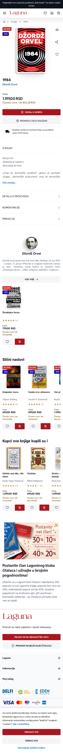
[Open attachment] (57, 30)
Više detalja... (9, 182)
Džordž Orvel (9, 84)
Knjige (14, 21)
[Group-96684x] (42, 691)
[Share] (57, 42)
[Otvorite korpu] (52, 13)
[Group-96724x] (36, 702)
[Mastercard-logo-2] (19, 702)
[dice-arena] (24, 691)
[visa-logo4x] (8, 702)
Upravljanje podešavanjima (31, 747)
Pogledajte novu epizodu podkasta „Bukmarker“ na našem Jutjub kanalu (31, 4)
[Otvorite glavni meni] (4, 13)
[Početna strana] (19, 13)
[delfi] (7, 691)
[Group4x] (27, 702)
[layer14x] (44, 702)
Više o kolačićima (21, 724)
